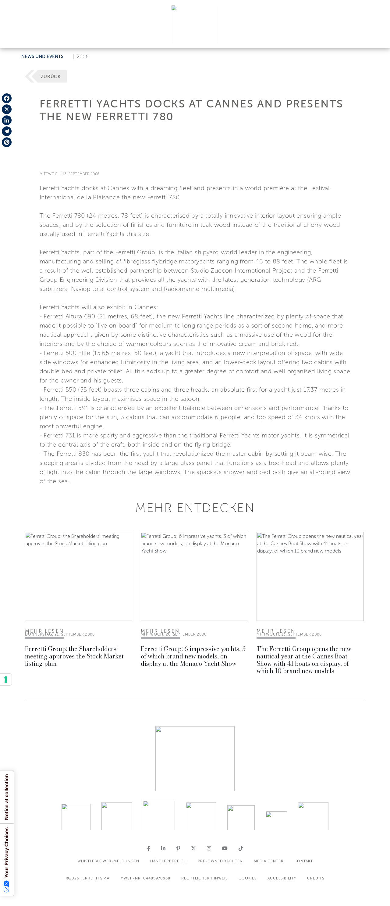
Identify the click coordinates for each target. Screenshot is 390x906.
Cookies (248, 878)
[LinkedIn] (6, 120)
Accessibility (282, 878)
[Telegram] (6, 131)
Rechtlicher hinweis (204, 878)
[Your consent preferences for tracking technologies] (6, 679)
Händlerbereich (168, 861)
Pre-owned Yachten (220, 861)
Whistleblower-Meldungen (108, 861)
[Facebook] (6, 98)
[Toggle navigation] (378, 37)
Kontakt (304, 861)
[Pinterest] (6, 142)
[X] (6, 109)
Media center (269, 861)
